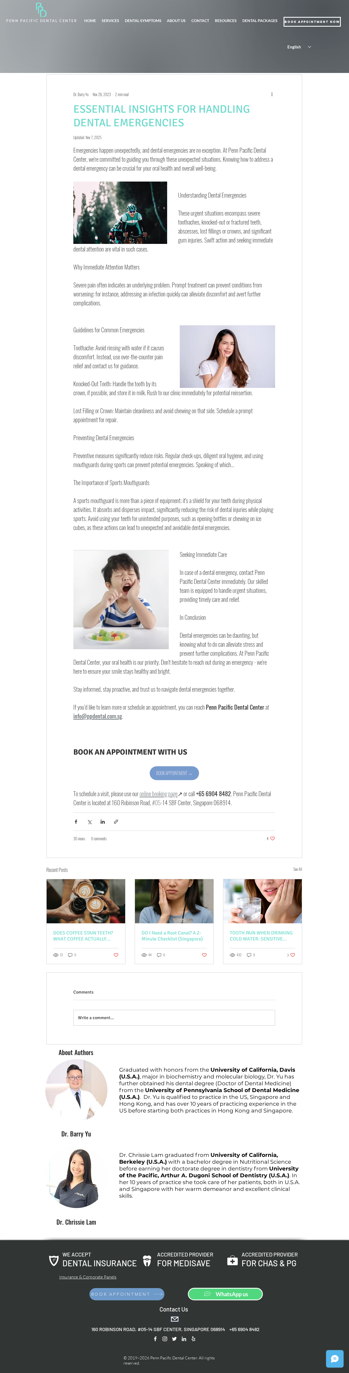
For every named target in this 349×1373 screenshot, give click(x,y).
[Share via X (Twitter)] (89, 821)
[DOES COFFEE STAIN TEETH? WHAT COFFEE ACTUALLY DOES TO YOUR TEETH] (86, 901)
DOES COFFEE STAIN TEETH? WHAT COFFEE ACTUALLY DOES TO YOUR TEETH (83, 936)
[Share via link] (116, 821)
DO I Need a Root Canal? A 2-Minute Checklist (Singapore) (172, 936)
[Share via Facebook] (76, 821)
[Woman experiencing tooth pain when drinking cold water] (262, 901)
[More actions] (272, 94)
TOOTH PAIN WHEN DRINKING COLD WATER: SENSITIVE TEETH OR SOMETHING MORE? (262, 936)
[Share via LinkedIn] (102, 821)
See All (297, 869)
